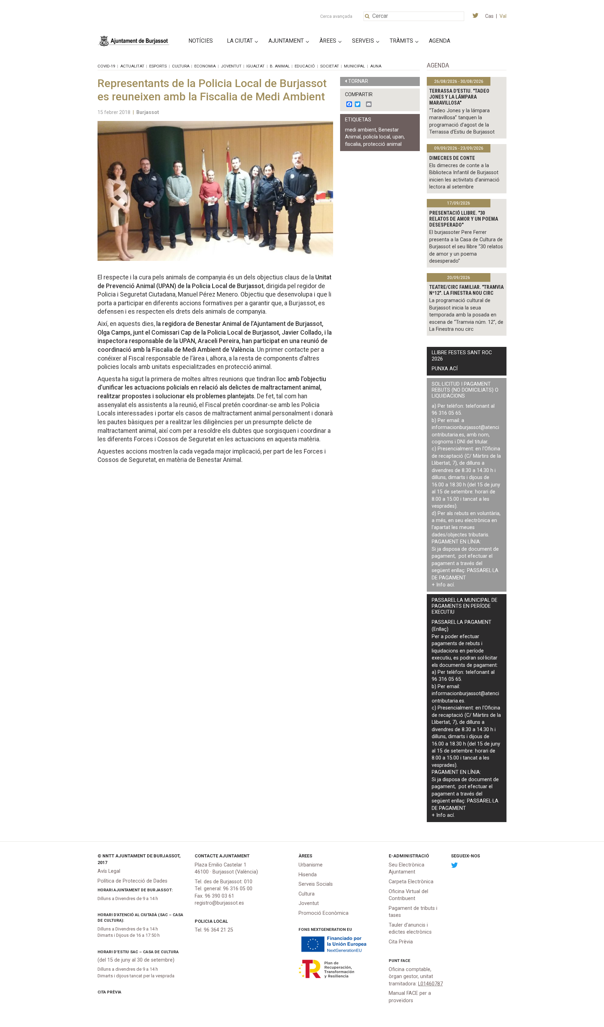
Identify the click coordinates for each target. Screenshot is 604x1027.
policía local (376, 137)
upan (398, 137)
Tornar (358, 81)
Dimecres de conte (452, 158)
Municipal (354, 66)
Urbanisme (311, 865)
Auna (375, 66)
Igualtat (255, 66)
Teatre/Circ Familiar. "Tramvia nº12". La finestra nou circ (466, 290)
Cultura (180, 66)
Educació (305, 66)
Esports (158, 66)
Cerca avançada (336, 16)
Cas (489, 16)
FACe (405, 960)
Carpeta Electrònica (411, 882)
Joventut (231, 66)
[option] (215, 191)
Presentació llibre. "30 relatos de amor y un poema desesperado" (463, 219)
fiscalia (353, 144)
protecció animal (382, 144)
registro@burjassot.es (219, 903)
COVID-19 (106, 66)
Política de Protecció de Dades (132, 881)
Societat (329, 66)
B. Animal (280, 66)
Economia (205, 66)
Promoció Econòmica (323, 913)
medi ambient (360, 130)
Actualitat (132, 66)
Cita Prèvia (109, 992)
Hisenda (308, 875)
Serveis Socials (316, 884)
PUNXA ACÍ (445, 369)
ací (450, 585)
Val (502, 16)
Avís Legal (109, 871)
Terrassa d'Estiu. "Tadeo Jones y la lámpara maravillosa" (459, 97)
